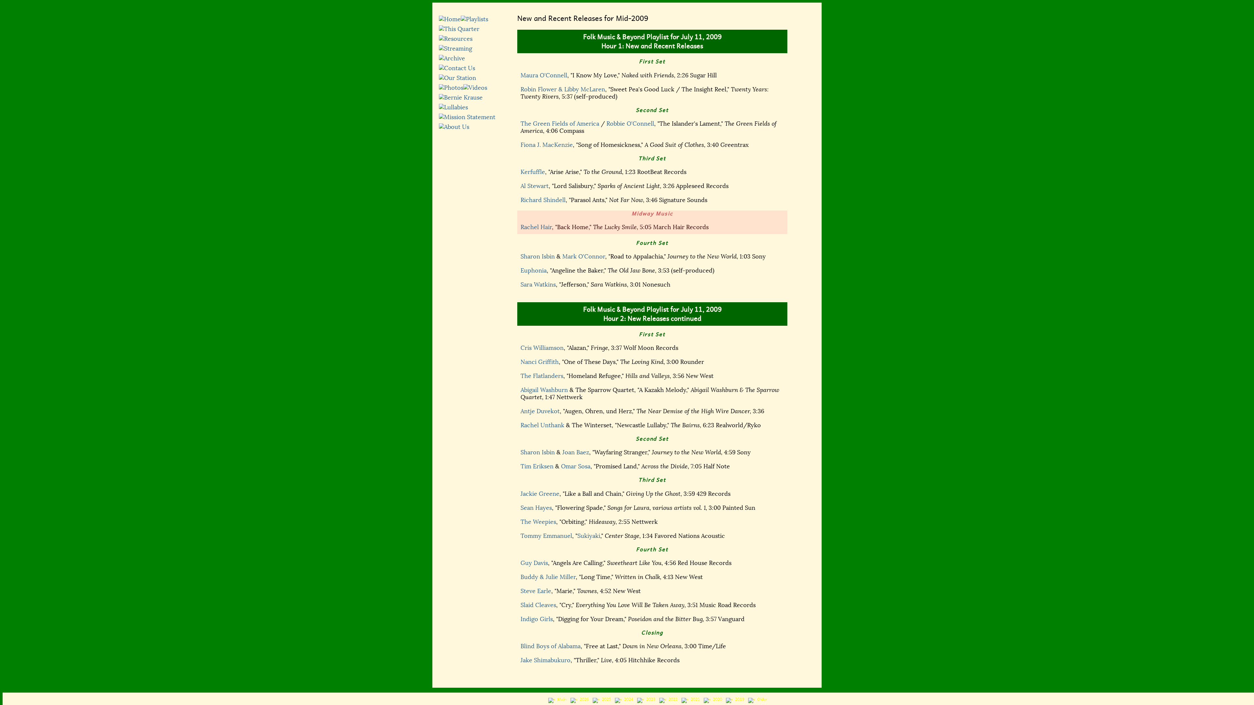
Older (761, 699)
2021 (694, 699)
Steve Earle (536, 591)
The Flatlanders (542, 376)
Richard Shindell (543, 200)
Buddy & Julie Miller (548, 577)
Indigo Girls (537, 619)
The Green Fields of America (560, 123)
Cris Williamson (542, 348)
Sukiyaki (588, 536)
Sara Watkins (538, 284)
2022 (672, 699)
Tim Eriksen (537, 466)
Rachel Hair (536, 227)
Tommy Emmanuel (546, 536)
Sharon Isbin (538, 256)
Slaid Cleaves (538, 605)
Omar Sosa (575, 466)
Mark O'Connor (583, 256)
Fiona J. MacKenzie (547, 145)
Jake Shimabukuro (546, 660)
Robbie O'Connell (630, 123)
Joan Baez (575, 452)
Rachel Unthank (542, 425)
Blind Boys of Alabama (551, 646)
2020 (716, 699)
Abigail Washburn (544, 390)
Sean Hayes (536, 507)
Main (561, 699)
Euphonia (534, 270)
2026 (583, 699)
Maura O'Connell (544, 75)
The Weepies (538, 521)
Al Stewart (535, 186)
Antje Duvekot (540, 411)
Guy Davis (534, 563)
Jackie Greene (540, 493)
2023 (649, 699)
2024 (627, 699)
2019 (738, 699)
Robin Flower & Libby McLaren (563, 89)
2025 (605, 699)
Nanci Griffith (540, 362)
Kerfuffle (533, 172)
